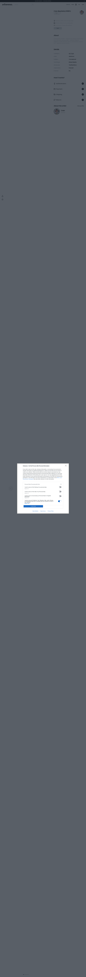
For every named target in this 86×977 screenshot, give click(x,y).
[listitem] (43, 484)
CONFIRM (33, 506)
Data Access (43, 511)
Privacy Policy (51, 511)
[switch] (59, 487)
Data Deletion (35, 511)
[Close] (66, 466)
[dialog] (43, 488)
